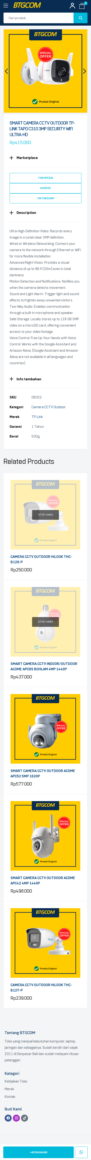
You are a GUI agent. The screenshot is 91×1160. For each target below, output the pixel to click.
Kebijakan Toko (16, 1081)
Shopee (45, 188)
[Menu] (8, 5)
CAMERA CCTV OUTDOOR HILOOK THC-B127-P (41, 987)
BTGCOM (26, 6)
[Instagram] (16, 1118)
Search (81, 18)
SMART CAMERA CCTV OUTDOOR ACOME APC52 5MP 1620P (42, 773)
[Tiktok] (24, 1118)
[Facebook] (8, 1118)
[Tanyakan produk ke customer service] (81, 1152)
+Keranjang (38, 1152)
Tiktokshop (45, 198)
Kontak (10, 1097)
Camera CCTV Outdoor (49, 407)
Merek (9, 1089)
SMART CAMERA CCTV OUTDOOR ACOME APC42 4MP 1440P (42, 880)
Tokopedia (45, 177)
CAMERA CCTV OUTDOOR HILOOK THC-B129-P (41, 559)
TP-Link (37, 417)
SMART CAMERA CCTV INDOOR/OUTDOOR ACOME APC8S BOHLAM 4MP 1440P (43, 666)
